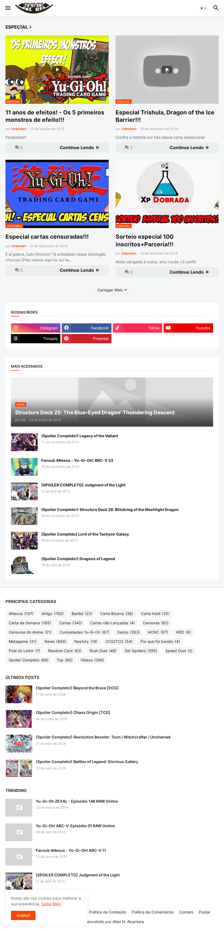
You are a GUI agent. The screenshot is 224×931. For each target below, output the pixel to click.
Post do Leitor (24, 650)
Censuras (156, 622)
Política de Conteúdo (107, 912)
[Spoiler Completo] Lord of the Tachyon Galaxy (85, 534)
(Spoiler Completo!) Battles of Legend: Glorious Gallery (87, 761)
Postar (204, 912)
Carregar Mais (110, 290)
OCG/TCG (118, 641)
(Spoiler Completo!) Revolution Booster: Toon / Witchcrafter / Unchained (103, 737)
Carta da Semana (30, 622)
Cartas (70, 622)
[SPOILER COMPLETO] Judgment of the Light (83, 485)
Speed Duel (179, 650)
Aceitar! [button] (23, 915)
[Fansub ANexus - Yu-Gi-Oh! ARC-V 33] (24, 467)
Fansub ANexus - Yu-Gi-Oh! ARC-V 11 (71, 850)
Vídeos (92, 660)
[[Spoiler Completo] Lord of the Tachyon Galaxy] (24, 540)
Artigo (53, 613)
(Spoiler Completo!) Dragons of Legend (78, 558)
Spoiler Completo (29, 660)
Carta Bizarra (116, 613)
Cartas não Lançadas (112, 622)
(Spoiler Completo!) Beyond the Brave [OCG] (77, 687)
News (55, 641)
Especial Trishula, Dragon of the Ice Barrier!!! (165, 116)
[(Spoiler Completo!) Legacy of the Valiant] (24, 442)
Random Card (65, 650)
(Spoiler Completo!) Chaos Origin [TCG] (73, 712)
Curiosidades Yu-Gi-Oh (84, 632)
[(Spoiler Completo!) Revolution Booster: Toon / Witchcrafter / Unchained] (18, 743)
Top (65, 660)
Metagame (23, 641)
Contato (186, 912)
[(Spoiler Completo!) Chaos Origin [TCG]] (18, 719)
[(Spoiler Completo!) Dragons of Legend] (24, 565)
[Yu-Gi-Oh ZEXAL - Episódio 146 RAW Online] (18, 808)
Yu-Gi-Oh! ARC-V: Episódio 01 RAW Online (75, 825)
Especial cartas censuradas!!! (47, 236)
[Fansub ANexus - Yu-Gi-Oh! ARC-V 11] (18, 857)
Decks (128, 632)
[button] (7, 8)
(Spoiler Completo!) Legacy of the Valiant (79, 435)
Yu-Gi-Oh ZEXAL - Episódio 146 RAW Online (77, 801)
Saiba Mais (51, 904)
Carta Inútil (155, 613)
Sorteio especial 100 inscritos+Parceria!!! (144, 240)
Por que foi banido (160, 641)
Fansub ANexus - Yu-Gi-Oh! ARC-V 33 (77, 460)
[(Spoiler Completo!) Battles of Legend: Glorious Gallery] (18, 768)
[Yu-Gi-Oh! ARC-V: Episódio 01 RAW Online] (18, 832)
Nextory (86, 641)
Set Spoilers (141, 650)
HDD (183, 632)
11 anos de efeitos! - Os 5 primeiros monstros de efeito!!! (54, 116)
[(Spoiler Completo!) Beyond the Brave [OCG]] (18, 694)
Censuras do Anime (30, 632)
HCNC (158, 632)
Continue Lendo (77, 147)
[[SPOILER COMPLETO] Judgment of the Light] (24, 491)
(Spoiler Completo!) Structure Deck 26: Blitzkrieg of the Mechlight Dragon (110, 509)
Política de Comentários (153, 912)
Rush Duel (103, 650)
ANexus (21, 613)
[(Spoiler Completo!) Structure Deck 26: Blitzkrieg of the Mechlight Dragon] (24, 516)
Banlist (82, 613)
